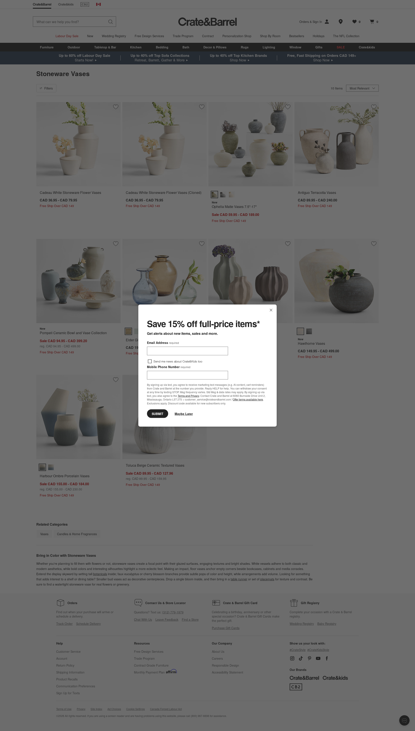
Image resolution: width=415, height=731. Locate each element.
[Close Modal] (271, 310)
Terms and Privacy (188, 395)
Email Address (163, 342)
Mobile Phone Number (168, 367)
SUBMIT (157, 413)
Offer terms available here (248, 399)
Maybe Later (184, 413)
